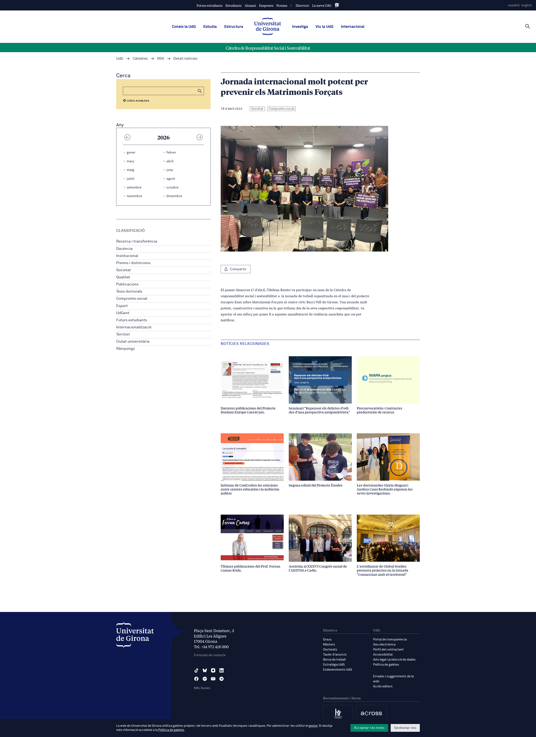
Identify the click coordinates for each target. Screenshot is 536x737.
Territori (123, 334)
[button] (200, 91)
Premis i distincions (133, 263)
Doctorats (330, 649)
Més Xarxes (202, 688)
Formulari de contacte (209, 655)
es (513, 5)
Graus (327, 639)
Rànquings (125, 349)
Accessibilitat (383, 654)
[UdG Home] (267, 26)
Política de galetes (386, 664)
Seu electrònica (384, 644)
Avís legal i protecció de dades (394, 659)
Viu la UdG (324, 27)
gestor (313, 725)
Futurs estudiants (210, 5)
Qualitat (123, 277)
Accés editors (383, 686)
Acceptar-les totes (369, 727)
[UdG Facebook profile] (196, 678)
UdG (119, 59)
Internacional (352, 27)
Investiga (300, 27)
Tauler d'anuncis (335, 654)
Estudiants (233, 5)
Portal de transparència (390, 639)
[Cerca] (527, 26)
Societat (123, 270)
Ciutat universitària (132, 341)
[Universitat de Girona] (135, 636)
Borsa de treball (334, 659)
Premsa (281, 5)
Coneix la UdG (184, 27)
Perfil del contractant (388, 649)
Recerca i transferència (136, 241)
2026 (163, 137)
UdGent (122, 313)
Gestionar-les (405, 727)
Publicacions (127, 284)
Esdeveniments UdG (337, 669)
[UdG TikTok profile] (196, 670)
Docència (124, 249)
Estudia (210, 27)
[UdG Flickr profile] (204, 678)
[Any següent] (199, 137)
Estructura (233, 27)
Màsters (329, 644)
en (526, 5)
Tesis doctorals (129, 291)
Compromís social (131, 299)
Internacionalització (133, 327)
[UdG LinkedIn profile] (221, 670)
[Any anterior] (127, 137)
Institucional (127, 256)
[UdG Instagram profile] (213, 670)
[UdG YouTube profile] (213, 678)
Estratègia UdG (334, 664)
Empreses (266, 5)
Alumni (250, 5)
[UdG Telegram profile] (221, 678)
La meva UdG (321, 5)
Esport (122, 306)
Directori (302, 5)
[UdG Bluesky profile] (204, 670)
